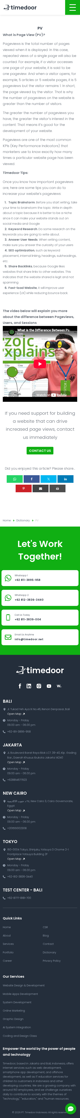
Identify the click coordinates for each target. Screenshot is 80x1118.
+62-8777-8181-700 (19, 898)
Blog (46, 935)
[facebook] (20, 686)
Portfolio (8, 952)
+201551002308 (17, 828)
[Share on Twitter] (49, 479)
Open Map (14, 714)
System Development (17, 1002)
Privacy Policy (52, 961)
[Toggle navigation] (72, 7)
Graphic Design (13, 1019)
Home (7, 520)
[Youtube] (49, 686)
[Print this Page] (57, 488)
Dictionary (23, 520)
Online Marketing (14, 1011)
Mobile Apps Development (20, 994)
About (7, 935)
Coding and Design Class (20, 1036)
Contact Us (40, 450)
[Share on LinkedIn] (65, 479)
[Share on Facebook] (32, 479)
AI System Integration (17, 1027)
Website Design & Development (24, 985)
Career (7, 961)
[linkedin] (29, 686)
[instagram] (39, 686)
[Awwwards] (59, 686)
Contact (48, 944)
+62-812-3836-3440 (20, 876)
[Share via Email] (41, 488)
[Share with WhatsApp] (15, 479)
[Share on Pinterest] (24, 488)
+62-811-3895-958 (19, 731)
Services (8, 944)
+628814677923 (17, 780)
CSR (45, 927)
